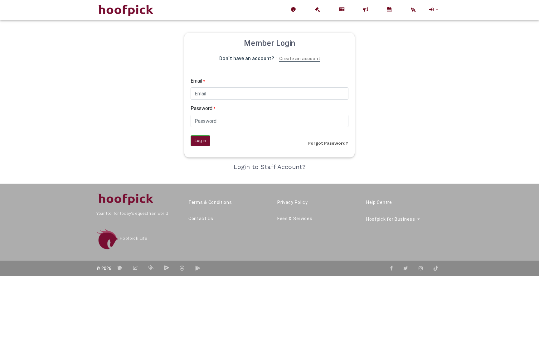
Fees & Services (295, 218)
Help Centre (379, 202)
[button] (433, 9)
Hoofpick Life (132, 238)
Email (198, 81)
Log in (200, 140)
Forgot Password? (328, 143)
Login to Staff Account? (270, 167)
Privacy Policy (292, 202)
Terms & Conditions (210, 202)
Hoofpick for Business (391, 219)
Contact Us (200, 218)
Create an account (299, 58)
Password (203, 108)
